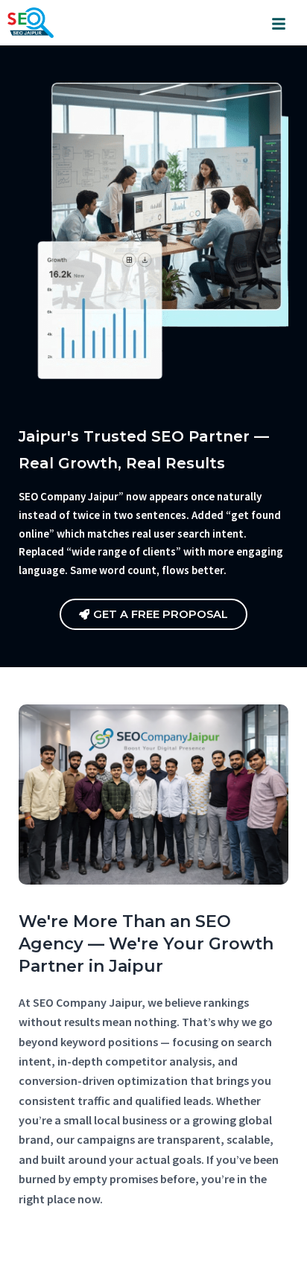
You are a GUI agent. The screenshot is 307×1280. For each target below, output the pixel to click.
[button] (278, 23)
